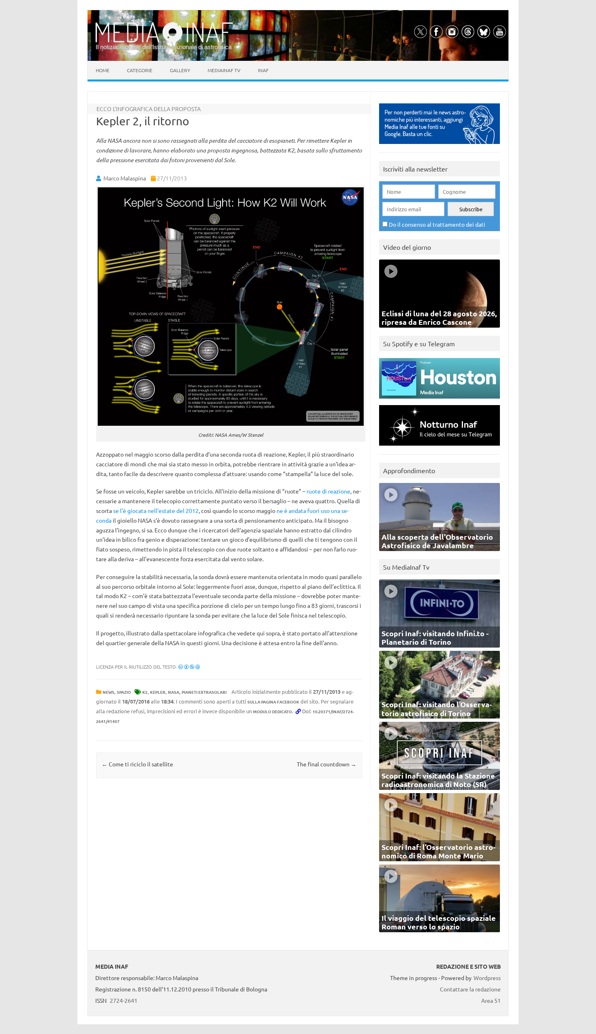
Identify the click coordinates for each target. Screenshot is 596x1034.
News (108, 692)
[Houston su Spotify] (439, 400)
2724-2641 (123, 1000)
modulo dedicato (272, 711)
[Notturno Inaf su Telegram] (439, 447)
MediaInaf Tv (224, 70)
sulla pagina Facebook (273, 702)
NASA (173, 692)
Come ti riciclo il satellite (137, 764)
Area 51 (491, 1000)
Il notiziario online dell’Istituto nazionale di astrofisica (164, 46)
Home (102, 70)
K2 (145, 692)
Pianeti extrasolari (204, 692)
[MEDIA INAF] (164, 41)
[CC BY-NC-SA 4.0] (189, 666)
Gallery (180, 70)
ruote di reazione (328, 491)
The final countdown (326, 764)
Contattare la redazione (470, 989)
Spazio (124, 692)
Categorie (139, 70)
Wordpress (487, 977)
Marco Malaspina (124, 178)
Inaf (263, 70)
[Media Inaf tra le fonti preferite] (439, 145)
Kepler (157, 692)
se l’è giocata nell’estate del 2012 (156, 510)
